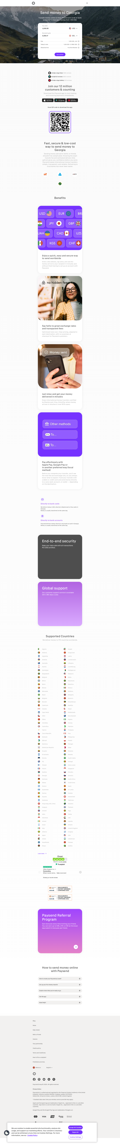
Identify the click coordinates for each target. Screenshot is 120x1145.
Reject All (75, 1132)
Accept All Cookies (75, 1127)
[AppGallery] (72, 100)
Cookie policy (37, 1048)
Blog (34, 1021)
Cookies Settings (75, 1137)
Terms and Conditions (39, 1053)
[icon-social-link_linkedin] (49, 1079)
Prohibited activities (39, 1062)
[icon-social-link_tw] (53, 1079)
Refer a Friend (37, 1034)
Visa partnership (38, 1043)
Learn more (41, 853)
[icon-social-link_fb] (34, 1079)
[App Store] (48, 100)
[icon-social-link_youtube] (44, 1079)
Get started (60, 54)
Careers (35, 1039)
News (34, 1025)
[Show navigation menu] (87, 3)
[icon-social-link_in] (39, 1079)
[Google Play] (60, 100)
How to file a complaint (39, 1057)
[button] (7, 1133)
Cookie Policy (32, 1135)
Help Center (36, 1030)
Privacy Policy (37, 1089)
